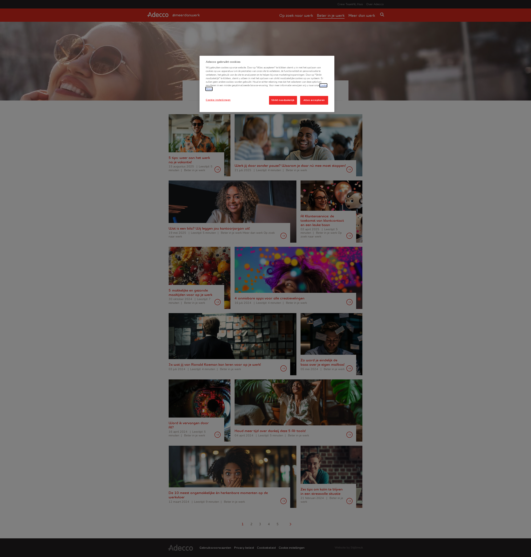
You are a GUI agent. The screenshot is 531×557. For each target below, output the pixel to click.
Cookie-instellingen (218, 100)
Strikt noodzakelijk (283, 100)
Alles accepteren (314, 100)
